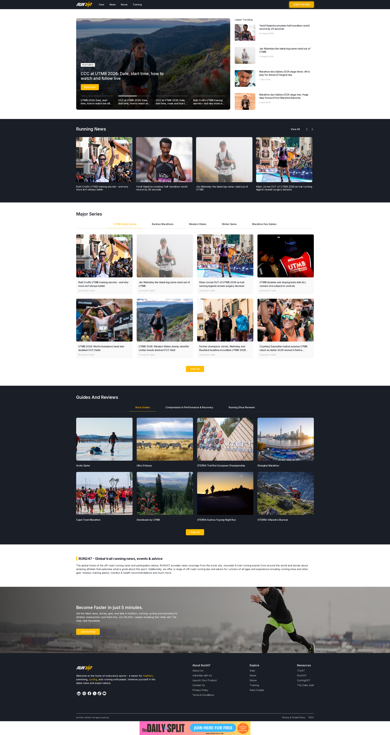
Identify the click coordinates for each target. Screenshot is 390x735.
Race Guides (257, 690)
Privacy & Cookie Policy (293, 717)
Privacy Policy (200, 690)
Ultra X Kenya (144, 465)
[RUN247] (84, 4)
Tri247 (301, 670)
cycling (93, 679)
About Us (197, 670)
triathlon (148, 675)
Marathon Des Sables (264, 224)
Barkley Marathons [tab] (162, 224)
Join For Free (88, 631)
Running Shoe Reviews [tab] (242, 407)
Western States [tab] (197, 224)
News (113, 4)
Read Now (84, 87)
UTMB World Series (125, 224)
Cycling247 (303, 680)
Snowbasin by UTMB (148, 519)
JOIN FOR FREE (301, 4)
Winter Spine (229, 224)
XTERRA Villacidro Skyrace (272, 519)
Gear (101, 4)
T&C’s (311, 717)
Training (137, 4)
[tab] (125, 225)
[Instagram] (84, 693)
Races (124, 4)
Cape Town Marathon (88, 519)
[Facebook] (89, 693)
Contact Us (198, 685)
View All (195, 368)
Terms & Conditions (203, 694)
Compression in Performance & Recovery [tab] (189, 407)
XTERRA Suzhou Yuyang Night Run (216, 519)
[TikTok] (99, 693)
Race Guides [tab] (142, 407)
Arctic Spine (83, 465)
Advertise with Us (202, 675)
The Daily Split (305, 685)
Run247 (301, 675)
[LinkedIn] (78, 693)
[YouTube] (104, 693)
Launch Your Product (204, 680)
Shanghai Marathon (268, 465)
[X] (94, 693)
